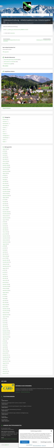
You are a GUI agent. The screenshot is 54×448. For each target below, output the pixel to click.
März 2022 (5, 254)
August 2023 (5, 219)
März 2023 (5, 229)
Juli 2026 (4, 151)
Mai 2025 (4, 179)
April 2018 (4, 347)
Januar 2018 (5, 353)
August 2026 (5, 149)
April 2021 (4, 276)
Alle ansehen (5, 65)
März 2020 (5, 302)
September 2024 (6, 195)
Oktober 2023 (5, 215)
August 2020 (5, 292)
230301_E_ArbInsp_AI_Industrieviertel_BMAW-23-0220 (15, 29)
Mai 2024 (4, 201)
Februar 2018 (5, 351)
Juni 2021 (4, 272)
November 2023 (6, 213)
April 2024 (4, 203)
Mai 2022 (4, 250)
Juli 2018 (4, 341)
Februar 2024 (5, 207)
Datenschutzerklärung (37, 445)
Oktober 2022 (5, 240)
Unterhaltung (5, 137)
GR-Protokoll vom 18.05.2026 (9, 61)
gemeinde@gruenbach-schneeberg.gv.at (9, 438)
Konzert (4, 127)
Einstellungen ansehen (46, 442)
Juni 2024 (4, 199)
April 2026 (4, 157)
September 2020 (6, 290)
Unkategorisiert (6, 135)
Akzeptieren (25, 442)
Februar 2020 (5, 304)
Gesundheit (5, 125)
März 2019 (5, 326)
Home (4, 23)
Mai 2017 (4, 367)
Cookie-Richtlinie (29, 445)
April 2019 (4, 324)
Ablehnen (34, 442)
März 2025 (5, 183)
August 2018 (5, 339)
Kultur (4, 129)
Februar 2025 (5, 185)
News (8, 23)
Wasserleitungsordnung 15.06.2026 (11, 59)
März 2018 (5, 349)
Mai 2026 (4, 155)
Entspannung (5, 119)
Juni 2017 (4, 365)
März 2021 (5, 278)
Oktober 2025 (5, 169)
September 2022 (6, 242)
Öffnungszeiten (6, 51)
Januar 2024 (5, 209)
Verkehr (4, 139)
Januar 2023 (5, 234)
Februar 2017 (5, 371)
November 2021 (6, 262)
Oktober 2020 (5, 288)
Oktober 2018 (5, 334)
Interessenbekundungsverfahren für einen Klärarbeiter (11, 40)
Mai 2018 (4, 345)
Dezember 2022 (6, 236)
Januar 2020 (5, 306)
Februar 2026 (5, 161)
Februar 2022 (5, 256)
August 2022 (5, 244)
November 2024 (6, 191)
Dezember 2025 (6, 165)
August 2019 (5, 316)
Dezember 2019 (6, 308)
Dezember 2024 (6, 189)
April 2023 (4, 227)
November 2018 (6, 332)
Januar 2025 (5, 187)
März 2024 (5, 205)
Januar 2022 (5, 258)
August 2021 (5, 268)
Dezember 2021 (6, 260)
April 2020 (4, 300)
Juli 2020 (4, 294)
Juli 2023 (4, 221)
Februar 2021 (5, 280)
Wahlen (4, 141)
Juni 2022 (4, 248)
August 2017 (5, 363)
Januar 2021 (5, 282)
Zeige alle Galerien (7, 108)
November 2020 (6, 286)
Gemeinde (13, 33)
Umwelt (4, 133)
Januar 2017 (5, 373)
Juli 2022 (4, 246)
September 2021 (6, 266)
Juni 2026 (4, 153)
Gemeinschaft (5, 123)
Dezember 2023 (6, 211)
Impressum (44, 445)
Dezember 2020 (6, 284)
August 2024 (5, 197)
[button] (51, 431)
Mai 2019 (4, 322)
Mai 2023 (4, 225)
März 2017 (5, 369)
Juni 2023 (4, 223)
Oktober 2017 (5, 359)
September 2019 (6, 314)
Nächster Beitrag (6, 38)
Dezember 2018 (6, 330)
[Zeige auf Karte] (51, 14)
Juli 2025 (4, 175)
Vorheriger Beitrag (47, 38)
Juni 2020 (4, 296)
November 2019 (6, 310)
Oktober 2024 (5, 193)
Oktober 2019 (5, 312)
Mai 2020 (4, 298)
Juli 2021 (4, 270)
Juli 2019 (4, 318)
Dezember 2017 (6, 355)
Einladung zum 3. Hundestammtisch (44, 40)
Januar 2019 (5, 328)
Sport (4, 131)
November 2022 (6, 238)
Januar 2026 (5, 163)
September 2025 (6, 171)
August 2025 (5, 173)
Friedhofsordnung (7, 63)
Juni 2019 (4, 320)
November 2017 (6, 357)
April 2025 (4, 181)
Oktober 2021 (5, 264)
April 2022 (4, 252)
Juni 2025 (4, 177)
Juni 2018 (4, 343)
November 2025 (6, 167)
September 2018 (6, 336)
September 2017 (6, 361)
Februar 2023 (5, 231)
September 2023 (6, 217)
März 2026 (5, 159)
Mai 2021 (4, 274)
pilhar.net (7, 444)
